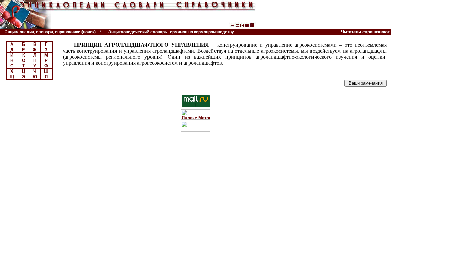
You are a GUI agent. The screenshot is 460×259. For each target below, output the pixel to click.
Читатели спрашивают (365, 31)
